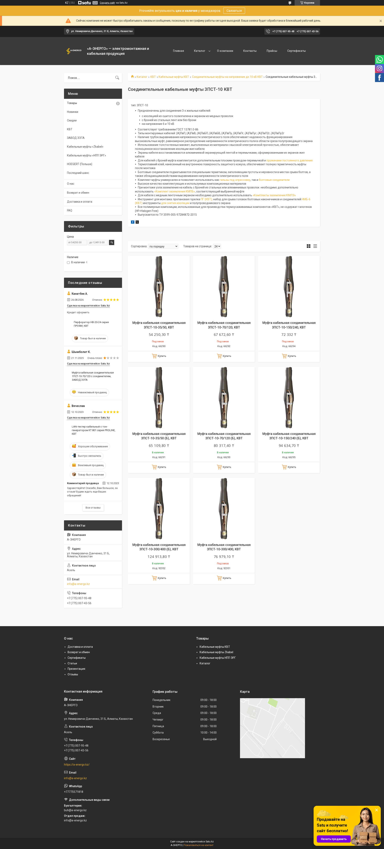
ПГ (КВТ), (207, 199)
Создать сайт (107, 2)
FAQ (69, 210)
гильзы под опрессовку (235, 179)
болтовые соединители (274, 179)
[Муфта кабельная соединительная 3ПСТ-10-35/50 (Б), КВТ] (159, 398)
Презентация (76, 668)
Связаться (234, 11)
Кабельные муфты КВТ (174, 76)
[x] (137, 222)
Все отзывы (93, 507)
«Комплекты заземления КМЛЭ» (274, 195)
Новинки (72, 111)
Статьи (72, 663)
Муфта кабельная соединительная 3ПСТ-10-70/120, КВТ (224, 325)
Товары (72, 103)
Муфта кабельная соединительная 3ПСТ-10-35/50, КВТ (159, 325)
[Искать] (117, 78)
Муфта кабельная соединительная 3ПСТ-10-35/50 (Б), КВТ (159, 436)
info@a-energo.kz (78, 584)
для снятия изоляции (175, 203)
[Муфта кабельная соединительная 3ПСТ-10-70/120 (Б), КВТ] (224, 398)
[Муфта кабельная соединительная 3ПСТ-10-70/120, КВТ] (224, 287)
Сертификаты (296, 50)
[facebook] (132, 222)
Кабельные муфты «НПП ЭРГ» (86, 155)
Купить (162, 355)
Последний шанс (78, 172)
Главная (178, 50)
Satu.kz (210, 841)
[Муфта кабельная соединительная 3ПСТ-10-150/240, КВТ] (289, 287)
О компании (225, 50)
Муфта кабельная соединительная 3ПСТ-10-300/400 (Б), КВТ (159, 547)
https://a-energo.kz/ (77, 764)
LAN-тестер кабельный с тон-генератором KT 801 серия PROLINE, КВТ (93, 430)
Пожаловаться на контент (198, 845)
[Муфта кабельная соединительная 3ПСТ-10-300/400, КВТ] (224, 509)
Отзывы (73, 674)
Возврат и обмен (78, 192)
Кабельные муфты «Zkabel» (85, 146)
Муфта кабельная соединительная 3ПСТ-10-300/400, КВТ (224, 547)
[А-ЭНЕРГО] (74, 51)
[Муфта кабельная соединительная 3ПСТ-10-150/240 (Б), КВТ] (289, 398)
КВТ (153, 76)
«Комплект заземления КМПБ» (174, 191)
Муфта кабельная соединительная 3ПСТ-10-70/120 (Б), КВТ (224, 436)
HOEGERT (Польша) (79, 164)
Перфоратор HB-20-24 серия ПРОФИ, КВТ (91, 324)
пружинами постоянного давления (289, 160)
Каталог (199, 50)
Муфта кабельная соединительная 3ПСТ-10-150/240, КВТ (289, 325)
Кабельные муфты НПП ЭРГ (218, 657)
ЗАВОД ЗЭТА (76, 137)
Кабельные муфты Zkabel (216, 652)
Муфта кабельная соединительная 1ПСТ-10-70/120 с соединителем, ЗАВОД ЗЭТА (93, 376)
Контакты (250, 50)
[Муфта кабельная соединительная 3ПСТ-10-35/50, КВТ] (159, 287)
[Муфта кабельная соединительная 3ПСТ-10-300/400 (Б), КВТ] (159, 509)
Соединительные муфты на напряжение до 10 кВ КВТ (227, 76)
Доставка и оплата (79, 201)
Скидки (72, 120)
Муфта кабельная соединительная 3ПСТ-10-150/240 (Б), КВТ (289, 436)
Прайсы (272, 50)
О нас (70, 183)
